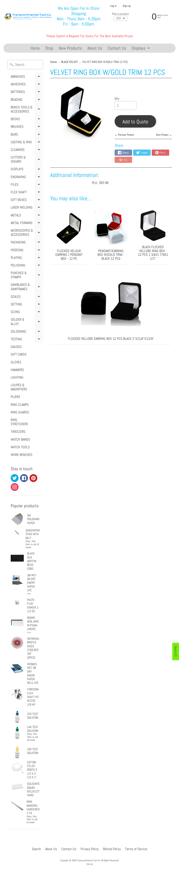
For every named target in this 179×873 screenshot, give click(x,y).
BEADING (26, 100)
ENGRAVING (26, 178)
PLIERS (15, 396)
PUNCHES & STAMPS (26, 276)
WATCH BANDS (20, 439)
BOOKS (26, 120)
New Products (70, 48)
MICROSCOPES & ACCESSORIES (26, 233)
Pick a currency (120, 13)
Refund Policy (112, 849)
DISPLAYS (26, 170)
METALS (26, 216)
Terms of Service (136, 849)
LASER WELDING (26, 208)
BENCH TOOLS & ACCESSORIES (26, 110)
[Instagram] (15, 487)
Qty (117, 98)
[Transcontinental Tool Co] (28, 16)
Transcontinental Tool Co (88, 860)
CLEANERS (26, 150)
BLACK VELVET (69, 62)
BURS (26, 135)
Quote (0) (176, 651)
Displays (141, 48)
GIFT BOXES (26, 200)
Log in (113, 6)
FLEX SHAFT (26, 193)
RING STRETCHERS (19, 422)
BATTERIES (26, 92)
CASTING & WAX (26, 143)
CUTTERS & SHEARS (26, 160)
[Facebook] (24, 478)
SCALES (26, 297)
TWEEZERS (18, 431)
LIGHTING (17, 377)
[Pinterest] (33, 478)
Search (36, 849)
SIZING (26, 313)
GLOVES (16, 362)
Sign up (127, 6)
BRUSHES (26, 127)
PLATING (26, 258)
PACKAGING (26, 243)
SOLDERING (26, 332)
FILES (26, 185)
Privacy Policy (90, 849)
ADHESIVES (26, 85)
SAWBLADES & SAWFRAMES (26, 287)
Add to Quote (135, 121)
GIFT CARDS (18, 354)
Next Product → (164, 135)
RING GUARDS (20, 412)
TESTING (26, 340)
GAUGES (16, 346)
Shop (49, 48)
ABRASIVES (26, 77)
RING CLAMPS (20, 404)
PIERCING (26, 251)
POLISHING (26, 266)
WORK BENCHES (21, 454)
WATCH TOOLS (20, 447)
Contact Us (117, 48)
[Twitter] (15, 478)
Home (35, 48)
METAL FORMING (26, 224)
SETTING (26, 305)
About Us (94, 48)
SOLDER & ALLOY (26, 322)
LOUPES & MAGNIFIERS (19, 387)
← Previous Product (124, 135)
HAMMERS (17, 369)
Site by (89, 864)
